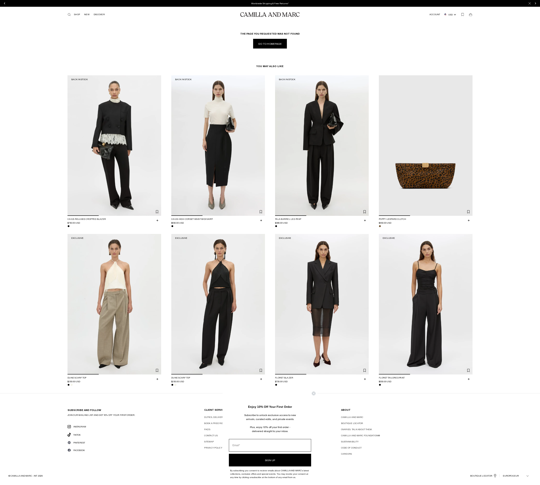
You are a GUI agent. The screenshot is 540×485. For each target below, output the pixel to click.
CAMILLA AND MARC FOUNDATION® (360, 435)
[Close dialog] (314, 393)
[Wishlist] (462, 14)
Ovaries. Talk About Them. (357, 429)
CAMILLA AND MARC (352, 417)
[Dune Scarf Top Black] (69, 385)
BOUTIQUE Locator (481, 475)
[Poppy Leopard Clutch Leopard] (380, 226)
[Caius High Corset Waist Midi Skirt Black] (172, 226)
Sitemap (209, 441)
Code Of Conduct (351, 447)
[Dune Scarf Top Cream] (71, 385)
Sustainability (350, 441)
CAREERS (346, 454)
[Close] (530, 3)
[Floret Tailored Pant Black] (380, 385)
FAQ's (207, 429)
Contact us (211, 435)
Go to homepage (270, 43)
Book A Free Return (216, 423)
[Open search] (69, 14)
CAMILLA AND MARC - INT (24, 475)
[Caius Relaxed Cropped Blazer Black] (69, 226)
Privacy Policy (213, 447)
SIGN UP (270, 460)
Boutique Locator (352, 423)
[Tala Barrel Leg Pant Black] (276, 226)
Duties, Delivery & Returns (221, 417)
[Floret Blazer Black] (276, 385)
